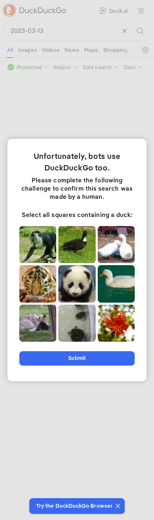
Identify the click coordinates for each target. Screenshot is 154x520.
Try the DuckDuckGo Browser (74, 505)
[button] (117, 506)
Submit (77, 357)
